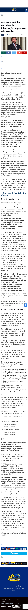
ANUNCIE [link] (17, 599)
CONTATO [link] (3, 601)
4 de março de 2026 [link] (18, 34)
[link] (2, 9)
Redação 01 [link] (9, 34)
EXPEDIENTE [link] (10, 599)
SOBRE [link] (2, 599)
